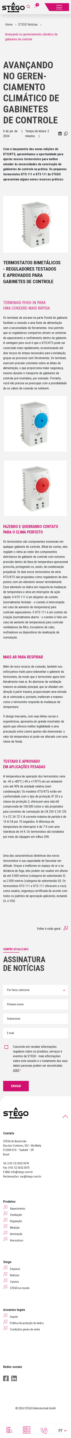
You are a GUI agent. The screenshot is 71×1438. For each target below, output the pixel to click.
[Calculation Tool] (26, 1429)
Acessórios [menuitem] (16, 1240)
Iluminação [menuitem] (16, 1234)
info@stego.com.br (22, 1172)
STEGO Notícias (28, 24)
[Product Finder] (8, 1429)
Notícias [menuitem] (14, 1275)
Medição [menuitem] (15, 1227)
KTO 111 (20, 597)
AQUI (16, 1070)
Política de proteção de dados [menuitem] (27, 1323)
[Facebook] (6, 1378)
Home (9, 24)
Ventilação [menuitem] (16, 1214)
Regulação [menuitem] (16, 1221)
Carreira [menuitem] (14, 1281)
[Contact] (44, 1430)
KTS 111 (40, 612)
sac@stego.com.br (30, 1176)
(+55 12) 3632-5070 (18, 1163)
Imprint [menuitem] (14, 1316)
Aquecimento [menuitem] (17, 1208)
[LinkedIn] (14, 1378)
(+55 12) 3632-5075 (19, 1167)
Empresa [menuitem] (15, 1269)
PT (60, 1430)
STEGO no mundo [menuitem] (20, 1288)
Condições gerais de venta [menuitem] (25, 1329)
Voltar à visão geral (48, 929)
